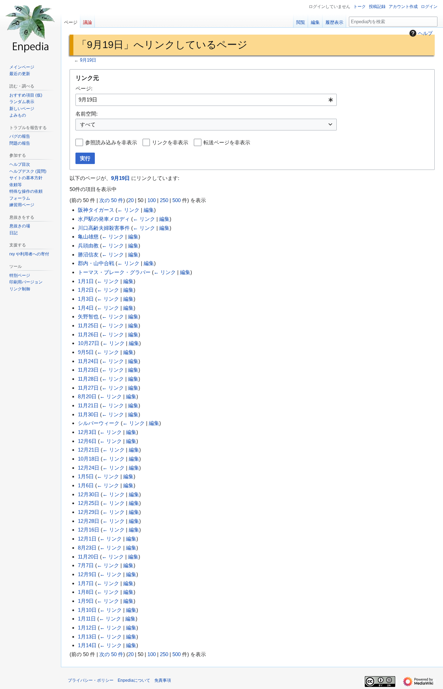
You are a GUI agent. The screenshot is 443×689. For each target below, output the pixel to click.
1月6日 (86, 485)
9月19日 (88, 60)
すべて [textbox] (88, 124)
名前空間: (86, 114)
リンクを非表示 (170, 142)
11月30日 (88, 414)
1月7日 (86, 583)
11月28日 (88, 379)
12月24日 (88, 468)
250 (164, 200)
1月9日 (86, 601)
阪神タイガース (96, 210)
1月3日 (86, 299)
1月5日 (86, 476)
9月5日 (86, 352)
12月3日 (87, 432)
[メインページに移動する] (30, 27)
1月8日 (86, 592)
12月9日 (87, 574)
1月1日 (86, 281)
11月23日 (88, 370)
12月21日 (88, 450)
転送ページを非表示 (227, 142)
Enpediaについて (134, 680)
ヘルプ (425, 33)
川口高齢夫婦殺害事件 (104, 228)
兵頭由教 (88, 245)
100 (151, 200)
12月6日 (87, 441)
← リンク (128, 210)
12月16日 (88, 530)
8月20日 (87, 396)
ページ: (83, 88)
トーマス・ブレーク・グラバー (114, 272)
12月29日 (88, 512)
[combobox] (206, 100)
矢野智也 (88, 316)
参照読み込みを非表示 (111, 142)
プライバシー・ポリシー (91, 680)
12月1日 (87, 539)
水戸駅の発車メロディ (104, 219)
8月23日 (87, 548)
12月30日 (88, 494)
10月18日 (88, 459)
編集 (149, 210)
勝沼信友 (88, 254)
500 (176, 200)
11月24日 (88, 361)
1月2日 (86, 290)
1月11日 (87, 619)
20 (131, 200)
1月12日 (87, 628)
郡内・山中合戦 (96, 263)
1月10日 (87, 610)
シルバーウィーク (98, 423)
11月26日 (88, 334)
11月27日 (88, 388)
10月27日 (88, 343)
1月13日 (87, 637)
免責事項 (162, 680)
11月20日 (88, 557)
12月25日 (88, 503)
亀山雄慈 (88, 236)
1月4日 (86, 308)
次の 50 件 (111, 200)
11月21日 (88, 405)
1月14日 (87, 645)
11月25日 (88, 325)
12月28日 (88, 521)
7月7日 (86, 565)
